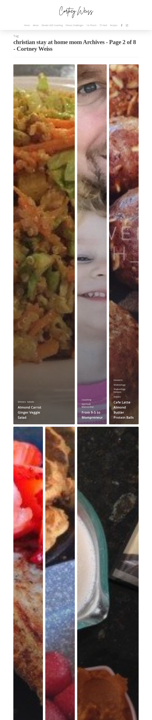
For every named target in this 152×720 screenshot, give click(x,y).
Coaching (86, 399)
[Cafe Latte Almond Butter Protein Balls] (124, 244)
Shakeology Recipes (120, 390)
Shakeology (120, 384)
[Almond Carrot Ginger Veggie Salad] (44, 244)
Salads (30, 401)
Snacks (117, 396)
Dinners (22, 401)
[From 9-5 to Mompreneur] (92, 244)
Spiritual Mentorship (88, 405)
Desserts (118, 380)
